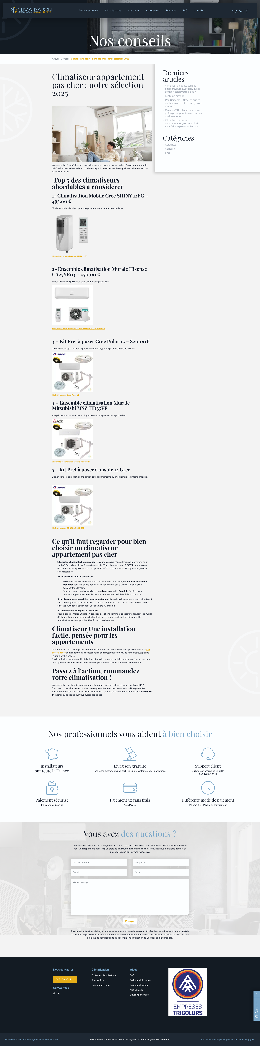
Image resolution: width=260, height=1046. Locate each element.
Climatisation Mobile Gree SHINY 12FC (69, 256)
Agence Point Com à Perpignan (239, 1039)
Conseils (199, 10)
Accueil (55, 59)
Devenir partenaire (139, 994)
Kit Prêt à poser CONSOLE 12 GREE (68, 528)
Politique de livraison (140, 980)
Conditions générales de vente (153, 1039)
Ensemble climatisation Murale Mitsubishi (71, 462)
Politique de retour (139, 985)
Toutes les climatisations (104, 975)
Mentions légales (127, 1039)
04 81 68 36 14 (63, 979)
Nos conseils (136, 990)
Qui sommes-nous (101, 985)
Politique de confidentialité (103, 1039)
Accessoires (153, 10)
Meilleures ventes (89, 10)
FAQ (185, 10)
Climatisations (113, 10)
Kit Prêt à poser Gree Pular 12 (65, 395)
